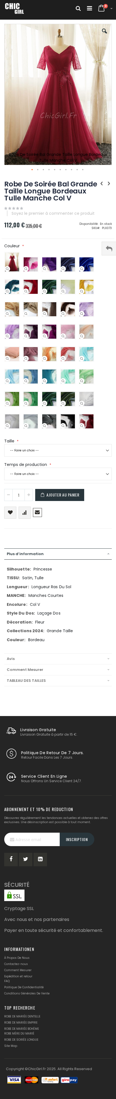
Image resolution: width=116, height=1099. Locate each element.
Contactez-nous (16, 964)
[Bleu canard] (7, 291)
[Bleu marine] (63, 269)
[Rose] (63, 336)
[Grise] (44, 426)
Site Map (10, 1046)
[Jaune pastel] (63, 291)
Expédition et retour (18, 976)
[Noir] (63, 426)
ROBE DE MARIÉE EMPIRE (20, 1022)
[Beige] (26, 314)
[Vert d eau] (63, 381)
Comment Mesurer (18, 970)
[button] (104, 35)
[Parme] (7, 336)
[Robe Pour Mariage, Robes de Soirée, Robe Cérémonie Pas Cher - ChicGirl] (14, 8)
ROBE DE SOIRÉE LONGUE (21, 1040)
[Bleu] (26, 381)
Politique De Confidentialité (24, 987)
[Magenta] (44, 336)
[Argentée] (26, 426)
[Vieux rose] (26, 358)
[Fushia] (26, 269)
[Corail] (63, 358)
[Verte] (26, 403)
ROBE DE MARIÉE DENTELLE (22, 1016)
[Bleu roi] (81, 269)
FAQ (7, 981)
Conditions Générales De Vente (27, 993)
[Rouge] (26, 291)
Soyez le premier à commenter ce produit (53, 213)
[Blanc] (81, 403)
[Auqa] (81, 358)
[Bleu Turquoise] (44, 381)
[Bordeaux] (81, 426)
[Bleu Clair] (7, 381)
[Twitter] (25, 859)
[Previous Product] (102, 184)
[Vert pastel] (81, 381)
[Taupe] (44, 314)
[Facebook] (11, 859)
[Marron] (63, 314)
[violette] (44, 269)
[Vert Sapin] (44, 291)
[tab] (58, 554)
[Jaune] (81, 291)
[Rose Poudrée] (7, 358)
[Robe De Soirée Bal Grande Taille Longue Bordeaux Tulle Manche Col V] (7, 269)
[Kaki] (63, 403)
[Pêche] (81, 336)
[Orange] (44, 358)
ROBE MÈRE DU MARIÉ (19, 1033)
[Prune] (26, 336)
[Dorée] (7, 314)
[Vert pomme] (7, 403)
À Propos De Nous (17, 958)
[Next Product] (109, 184)
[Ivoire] (7, 426)
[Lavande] (81, 314)
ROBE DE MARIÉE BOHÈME (21, 1029)
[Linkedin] (40, 859)
